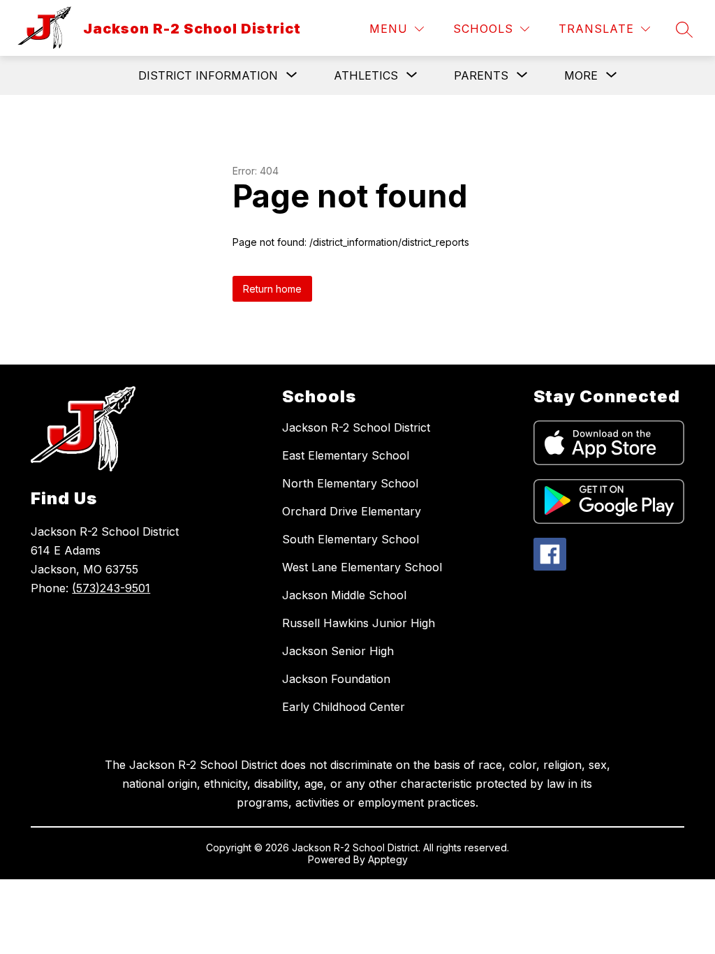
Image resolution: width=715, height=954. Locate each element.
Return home (272, 289)
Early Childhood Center (343, 707)
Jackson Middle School (344, 595)
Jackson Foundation (336, 679)
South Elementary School (350, 539)
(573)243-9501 (111, 588)
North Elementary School (350, 483)
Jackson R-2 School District (356, 427)
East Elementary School (345, 455)
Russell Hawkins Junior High (358, 623)
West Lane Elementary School (362, 567)
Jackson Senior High (338, 651)
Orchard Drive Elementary (351, 511)
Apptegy (388, 859)
